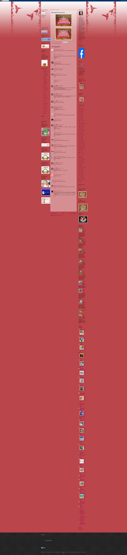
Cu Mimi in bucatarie (81, 507)
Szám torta (80, 139)
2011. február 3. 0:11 (59, 54)
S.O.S (79, 173)
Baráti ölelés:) (45, 102)
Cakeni (55, 85)
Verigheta (84, 446)
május (44, 79)
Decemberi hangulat (85, 354)
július (44, 76)
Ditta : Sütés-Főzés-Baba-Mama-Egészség (82, 369)
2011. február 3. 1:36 (59, 73)
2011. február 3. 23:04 (60, 168)
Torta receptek (81, 178)
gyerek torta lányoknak (57, 43)
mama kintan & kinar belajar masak (82, 453)
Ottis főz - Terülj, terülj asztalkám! (82, 502)
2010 (43, 113)
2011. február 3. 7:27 (59, 119)
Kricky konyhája (82, 337)
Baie (84, 97)
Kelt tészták (80, 168)
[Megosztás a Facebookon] (66, 42)
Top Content (81, 515)
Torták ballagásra (81, 147)
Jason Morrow (80, 552)
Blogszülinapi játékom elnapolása (82, 490)
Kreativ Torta (49, 5)
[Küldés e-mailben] (63, 42)
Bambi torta (44, 84)
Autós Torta (80, 111)
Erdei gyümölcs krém (84, 239)
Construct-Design (82, 96)
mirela (55, 119)
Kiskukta (55, 80)
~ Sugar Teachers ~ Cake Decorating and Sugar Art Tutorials (82, 394)
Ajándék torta (80, 108)
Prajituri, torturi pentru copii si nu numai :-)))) (82, 480)
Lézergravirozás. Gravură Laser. (81, 530)
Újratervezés (84, 339)
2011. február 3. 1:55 (60, 93)
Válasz (55, 65)
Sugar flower (80, 138)
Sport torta (80, 137)
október (44, 72)
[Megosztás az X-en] (65, 42)
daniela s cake (56, 156)
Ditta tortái (55, 49)
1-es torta (44, 92)
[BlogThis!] (64, 42)
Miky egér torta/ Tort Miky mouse (45, 104)
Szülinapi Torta (84, 315)
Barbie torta (44, 93)
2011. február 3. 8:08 (60, 124)
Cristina (55, 113)
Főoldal (63, 213)
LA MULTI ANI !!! (85, 422)
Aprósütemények (81, 159)
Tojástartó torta (85, 372)
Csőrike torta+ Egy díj (45, 95)
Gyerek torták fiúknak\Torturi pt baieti (84, 273)
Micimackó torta (81, 129)
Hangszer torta (81, 122)
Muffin (79, 132)
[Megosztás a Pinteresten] (67, 42)
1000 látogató (81, 158)
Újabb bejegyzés (53, 213)
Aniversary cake (85, 429)
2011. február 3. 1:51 (60, 80)
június (44, 78)
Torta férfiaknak (81, 146)
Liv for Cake (81, 458)
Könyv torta (44, 86)
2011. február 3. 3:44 (59, 113)
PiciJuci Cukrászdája (81, 467)
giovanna (55, 68)
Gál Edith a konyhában (81, 385)
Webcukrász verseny (82, 179)
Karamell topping (81, 167)
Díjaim (79, 163)
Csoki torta (80, 116)
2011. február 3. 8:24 (59, 132)
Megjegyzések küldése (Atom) (58, 215)
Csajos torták (80, 115)
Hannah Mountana (81, 123)
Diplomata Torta (81, 162)
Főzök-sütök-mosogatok (82, 378)
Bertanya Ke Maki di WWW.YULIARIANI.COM (82, 455)
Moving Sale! (81, 405)
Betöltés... (80, 186)
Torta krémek (80, 177)
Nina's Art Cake (56, 174)
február (44, 83)
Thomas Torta (81, 143)
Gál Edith (55, 106)
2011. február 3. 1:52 (60, 85)
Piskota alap (80, 172)
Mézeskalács (80, 133)
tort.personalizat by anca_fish (82, 445)
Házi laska (80, 164)
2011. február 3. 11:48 (59, 144)
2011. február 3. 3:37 (60, 106)
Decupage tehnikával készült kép (85, 87)
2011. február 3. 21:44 (61, 156)
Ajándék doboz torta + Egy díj (45, 97)
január (44, 111)
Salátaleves (84, 332)
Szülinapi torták (81, 142)
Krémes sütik (80, 169)
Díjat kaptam (45, 106)
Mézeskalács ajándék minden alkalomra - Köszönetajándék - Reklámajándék (82, 512)
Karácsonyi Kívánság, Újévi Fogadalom (83, 476)
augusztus (44, 75)
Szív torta (44, 100)
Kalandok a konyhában (81, 344)
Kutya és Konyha (82, 475)
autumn (55, 54)
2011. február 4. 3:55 (62, 185)
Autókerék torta (45, 87)
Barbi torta (80, 112)
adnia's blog (81, 508)
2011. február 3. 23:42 (62, 174)
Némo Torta (80, 134)
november (44, 71)
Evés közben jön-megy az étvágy (82, 493)
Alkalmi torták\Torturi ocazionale (82, 110)
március (44, 82)
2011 (43, 70)
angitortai (81, 488)
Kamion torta (84, 300)
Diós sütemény (84, 380)
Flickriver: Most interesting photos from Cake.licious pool (82, 523)
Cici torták (44, 99)
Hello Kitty (80, 124)
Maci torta (80, 128)
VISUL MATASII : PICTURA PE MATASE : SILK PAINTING (82, 409)
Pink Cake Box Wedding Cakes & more (82, 404)
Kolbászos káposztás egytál (85, 388)
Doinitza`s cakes (56, 185)
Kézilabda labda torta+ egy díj (45, 89)
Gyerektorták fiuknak (82, 120)
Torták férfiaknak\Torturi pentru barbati (84, 291)
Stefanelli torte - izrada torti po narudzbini (82, 520)
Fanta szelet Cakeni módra (84, 250)
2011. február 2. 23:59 (60, 49)
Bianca (55, 73)
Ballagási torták (84, 310)
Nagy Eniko (80, 47)
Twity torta (80, 150)
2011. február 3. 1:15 (60, 68)
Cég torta (80, 117)
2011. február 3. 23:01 (60, 162)
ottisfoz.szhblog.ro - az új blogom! (82, 503)
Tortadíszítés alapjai (82, 360)
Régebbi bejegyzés (73, 213)
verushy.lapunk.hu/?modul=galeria (83, 517)
